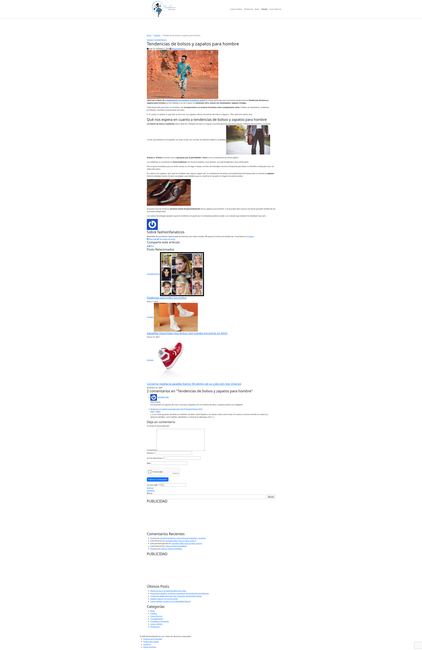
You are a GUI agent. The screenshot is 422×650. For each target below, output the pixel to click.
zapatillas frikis (163, 397)
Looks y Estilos (236, 9)
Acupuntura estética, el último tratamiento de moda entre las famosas (179, 593)
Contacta (147, 644)
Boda (257, 9)
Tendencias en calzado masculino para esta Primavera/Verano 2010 (176, 409)
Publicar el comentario (157, 479)
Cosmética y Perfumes (159, 621)
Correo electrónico (155, 458)
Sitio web (153, 239)
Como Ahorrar (275, 9)
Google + (250, 236)
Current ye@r (153, 485)
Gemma (153, 538)
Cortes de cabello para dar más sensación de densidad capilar (176, 596)
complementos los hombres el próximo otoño (185, 100)
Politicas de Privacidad (152, 639)
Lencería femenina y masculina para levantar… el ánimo (183, 538)
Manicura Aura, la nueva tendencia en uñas (168, 591)
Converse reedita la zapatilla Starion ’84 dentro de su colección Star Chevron (194, 384)
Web (149, 463)
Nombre (151, 453)
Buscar (150, 493)
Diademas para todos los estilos (166, 297)
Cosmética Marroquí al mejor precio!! (180, 541)
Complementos (160, 40)
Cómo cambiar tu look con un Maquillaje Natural (170, 601)
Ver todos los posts (167, 239)
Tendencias (248, 9)
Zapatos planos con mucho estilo (164, 599)
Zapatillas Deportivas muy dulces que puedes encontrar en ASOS (187, 333)
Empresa (154, 549)
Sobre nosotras (149, 647)
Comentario (152, 450)
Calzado (264, 9)
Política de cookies (151, 641)
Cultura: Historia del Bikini (176, 546)
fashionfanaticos (178, 48)
